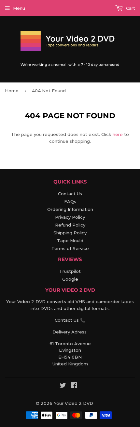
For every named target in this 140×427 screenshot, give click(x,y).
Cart (130, 8)
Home (12, 90)
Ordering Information (70, 209)
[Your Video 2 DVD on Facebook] (74, 386)
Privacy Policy (70, 217)
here (118, 134)
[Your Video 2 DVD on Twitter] (63, 386)
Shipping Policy (70, 232)
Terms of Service (70, 248)
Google (70, 279)
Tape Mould (70, 240)
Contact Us (70, 193)
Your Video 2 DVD (73, 403)
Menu (19, 8)
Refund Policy (70, 225)
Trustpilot (70, 271)
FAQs (70, 201)
